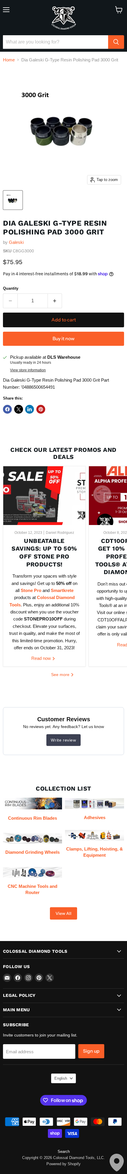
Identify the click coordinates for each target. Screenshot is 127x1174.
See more (61, 674)
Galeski (16, 242)
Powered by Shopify (63, 1164)
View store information (28, 370)
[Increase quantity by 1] (55, 301)
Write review (63, 740)
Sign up (91, 1051)
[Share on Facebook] (7, 409)
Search (64, 1151)
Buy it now (63, 338)
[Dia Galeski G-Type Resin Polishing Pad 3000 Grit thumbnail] (12, 200)
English (60, 1078)
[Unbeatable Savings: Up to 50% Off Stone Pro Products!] (44, 495)
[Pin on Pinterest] (40, 409)
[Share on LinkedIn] (29, 409)
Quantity (10, 288)
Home (9, 59)
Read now (41, 658)
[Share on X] (18, 409)
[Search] (116, 42)
